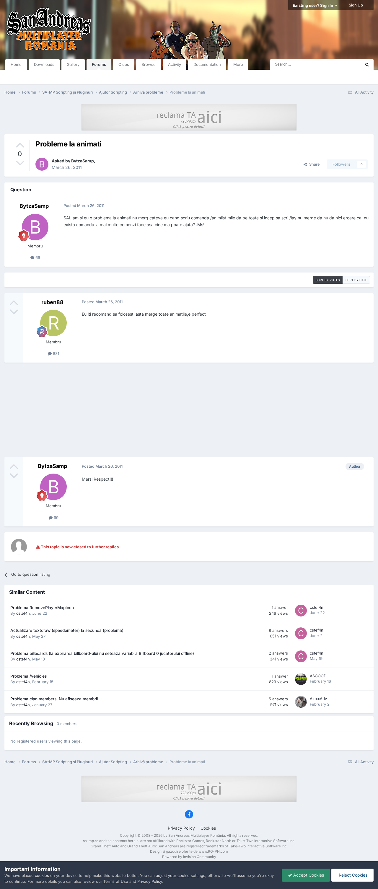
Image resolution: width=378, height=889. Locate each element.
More (238, 64)
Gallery (73, 64)
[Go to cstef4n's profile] (301, 610)
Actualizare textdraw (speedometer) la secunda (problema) (66, 630)
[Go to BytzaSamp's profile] (41, 164)
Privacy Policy (181, 828)
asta (140, 314)
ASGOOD (318, 675)
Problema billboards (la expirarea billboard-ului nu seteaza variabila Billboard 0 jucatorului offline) (102, 653)
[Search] (367, 64)
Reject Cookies (352, 874)
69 (37, 257)
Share (313, 164)
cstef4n (23, 613)
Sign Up (356, 5)
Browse (148, 64)
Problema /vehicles (28, 676)
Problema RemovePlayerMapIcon (42, 607)
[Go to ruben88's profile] (53, 323)
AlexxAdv (318, 698)
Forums (99, 64)
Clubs (123, 64)
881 (55, 353)
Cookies (208, 828)
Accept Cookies (308, 874)
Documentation (207, 64)
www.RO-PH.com (213, 851)
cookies (42, 875)
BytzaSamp (82, 160)
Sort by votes (328, 280)
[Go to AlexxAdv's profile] (301, 702)
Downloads (44, 64)
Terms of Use (115, 881)
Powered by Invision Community (189, 856)
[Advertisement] (189, 409)
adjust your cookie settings (180, 875)
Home (16, 64)
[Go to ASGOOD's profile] (301, 679)
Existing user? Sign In (314, 5)
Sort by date (356, 280)
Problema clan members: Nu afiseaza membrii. (54, 698)
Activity (174, 64)
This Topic (344, 64)
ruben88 (52, 302)
